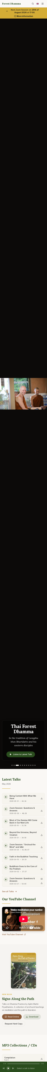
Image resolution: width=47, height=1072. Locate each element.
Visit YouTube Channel (12, 934)
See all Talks (8, 891)
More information (25, 16)
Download (33, 1017)
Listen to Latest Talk (22, 754)
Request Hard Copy (13, 1024)
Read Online (13, 1017)
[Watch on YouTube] (41, 878)
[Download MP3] (41, 798)
